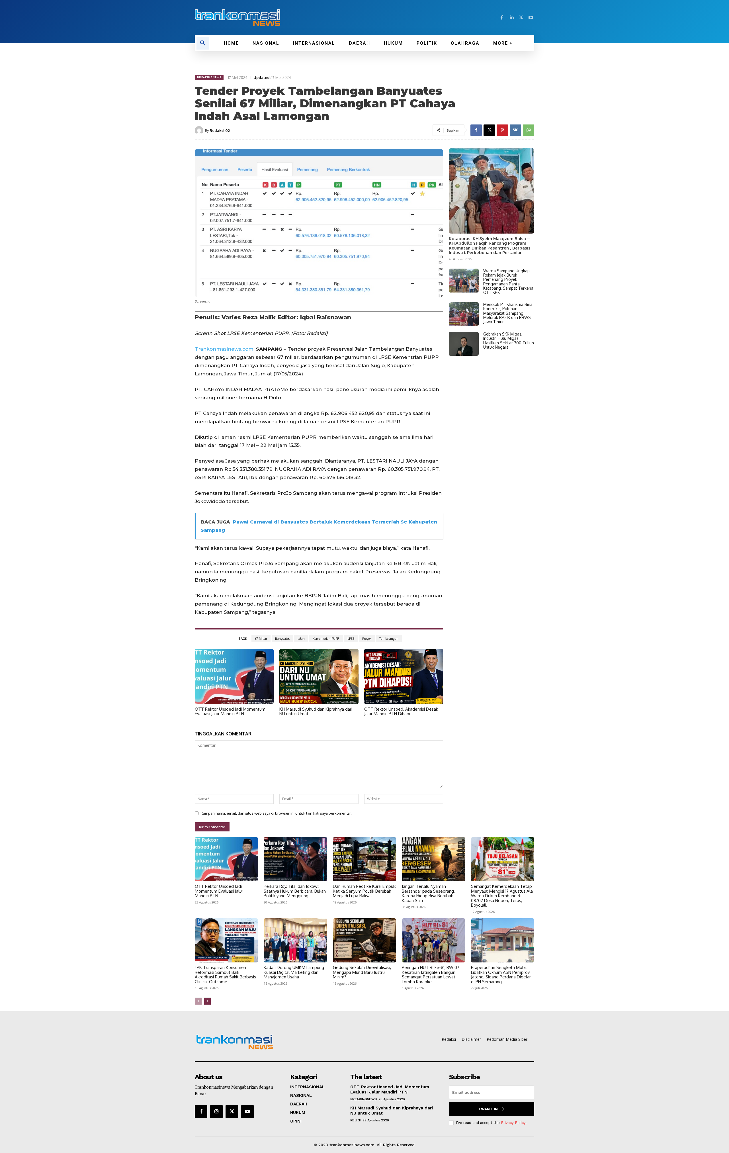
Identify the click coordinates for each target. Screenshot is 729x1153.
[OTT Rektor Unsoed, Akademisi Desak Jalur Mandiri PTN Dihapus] (403, 676)
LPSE (350, 639)
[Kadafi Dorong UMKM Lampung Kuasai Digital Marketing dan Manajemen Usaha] (295, 940)
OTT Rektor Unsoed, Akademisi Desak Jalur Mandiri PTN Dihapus (401, 711)
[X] (521, 17)
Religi (355, 1120)
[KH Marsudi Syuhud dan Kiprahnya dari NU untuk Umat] (318, 676)
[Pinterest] (502, 130)
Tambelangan (388, 639)
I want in (488, 1109)
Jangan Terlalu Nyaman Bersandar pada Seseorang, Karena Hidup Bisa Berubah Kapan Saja (428, 893)
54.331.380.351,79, (253, 469)
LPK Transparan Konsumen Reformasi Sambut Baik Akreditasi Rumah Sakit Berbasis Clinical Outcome (225, 974)
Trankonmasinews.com (224, 349)
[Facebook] (501, 17)
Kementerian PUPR (326, 639)
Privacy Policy (513, 1123)
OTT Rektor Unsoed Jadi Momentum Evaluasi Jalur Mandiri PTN (230, 711)
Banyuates (282, 639)
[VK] (515, 130)
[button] (202, 43)
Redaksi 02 (220, 130)
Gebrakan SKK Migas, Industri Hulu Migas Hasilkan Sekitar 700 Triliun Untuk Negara (508, 340)
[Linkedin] (511, 17)
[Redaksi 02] (200, 130)
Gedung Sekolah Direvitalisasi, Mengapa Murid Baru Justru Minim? (362, 972)
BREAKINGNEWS (209, 77)
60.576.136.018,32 (339, 477)
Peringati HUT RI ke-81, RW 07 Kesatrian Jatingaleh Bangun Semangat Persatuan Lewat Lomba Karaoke (430, 974)
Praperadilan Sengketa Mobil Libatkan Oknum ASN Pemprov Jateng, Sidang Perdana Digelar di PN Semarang (501, 974)
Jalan (301, 639)
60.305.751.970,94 (409, 469)
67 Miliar (261, 639)
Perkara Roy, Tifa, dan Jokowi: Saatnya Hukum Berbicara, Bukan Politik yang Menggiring (295, 891)
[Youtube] (530, 17)
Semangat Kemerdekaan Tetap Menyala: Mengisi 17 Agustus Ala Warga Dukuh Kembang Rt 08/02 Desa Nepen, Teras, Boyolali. (502, 896)
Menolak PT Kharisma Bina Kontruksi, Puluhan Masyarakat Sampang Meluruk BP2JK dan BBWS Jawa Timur (508, 313)
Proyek (366, 639)
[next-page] (207, 1001)
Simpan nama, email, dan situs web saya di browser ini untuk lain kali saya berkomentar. (277, 813)
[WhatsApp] (528, 130)
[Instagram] (216, 1111)
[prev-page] (198, 1001)
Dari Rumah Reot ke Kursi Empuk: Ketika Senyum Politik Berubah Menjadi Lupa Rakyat (364, 891)
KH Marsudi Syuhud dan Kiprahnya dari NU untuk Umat (315, 711)
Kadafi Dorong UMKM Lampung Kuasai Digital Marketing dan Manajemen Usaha (294, 972)
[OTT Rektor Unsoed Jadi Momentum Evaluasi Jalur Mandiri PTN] (234, 676)
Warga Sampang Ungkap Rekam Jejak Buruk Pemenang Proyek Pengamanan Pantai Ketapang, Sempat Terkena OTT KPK (508, 281)
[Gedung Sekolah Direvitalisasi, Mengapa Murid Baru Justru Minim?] (364, 940)
